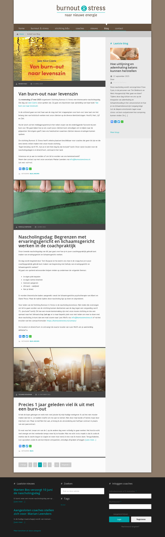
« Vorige (23, 465)
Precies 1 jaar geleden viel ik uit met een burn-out (56, 407)
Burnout (63, 505)
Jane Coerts (32, 102)
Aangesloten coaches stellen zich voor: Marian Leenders (34, 512)
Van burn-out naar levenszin (48, 94)
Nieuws (36, 173)
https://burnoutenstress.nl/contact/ (62, 320)
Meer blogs (114, 132)
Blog (31, 173)
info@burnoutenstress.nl (80, 159)
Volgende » (66, 465)
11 (57, 465)
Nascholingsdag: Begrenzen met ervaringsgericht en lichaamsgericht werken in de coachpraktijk (56, 241)
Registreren (141, 519)
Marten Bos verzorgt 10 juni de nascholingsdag (33, 491)
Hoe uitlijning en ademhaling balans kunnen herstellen (123, 67)
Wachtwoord (115, 502)
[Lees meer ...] (19, 501)
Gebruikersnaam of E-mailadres (122, 491)
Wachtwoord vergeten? (130, 526)
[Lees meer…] (90, 440)
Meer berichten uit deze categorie (27, 530)
